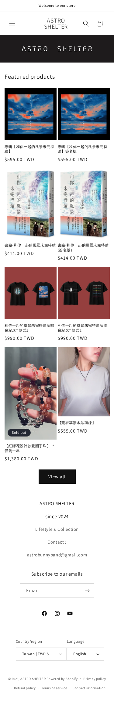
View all (57, 477)
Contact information (89, 688)
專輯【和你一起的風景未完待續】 (29, 149)
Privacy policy (94, 679)
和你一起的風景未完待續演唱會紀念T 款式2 (83, 328)
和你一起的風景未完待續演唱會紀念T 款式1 (29, 328)
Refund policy (25, 688)
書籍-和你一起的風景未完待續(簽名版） (83, 247)
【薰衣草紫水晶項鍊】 (77, 422)
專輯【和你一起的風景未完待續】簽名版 (83, 149)
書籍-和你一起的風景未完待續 (30, 245)
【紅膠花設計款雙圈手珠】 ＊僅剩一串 (30, 448)
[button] (12, 23)
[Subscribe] (87, 591)
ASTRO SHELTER (33, 678)
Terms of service (54, 688)
